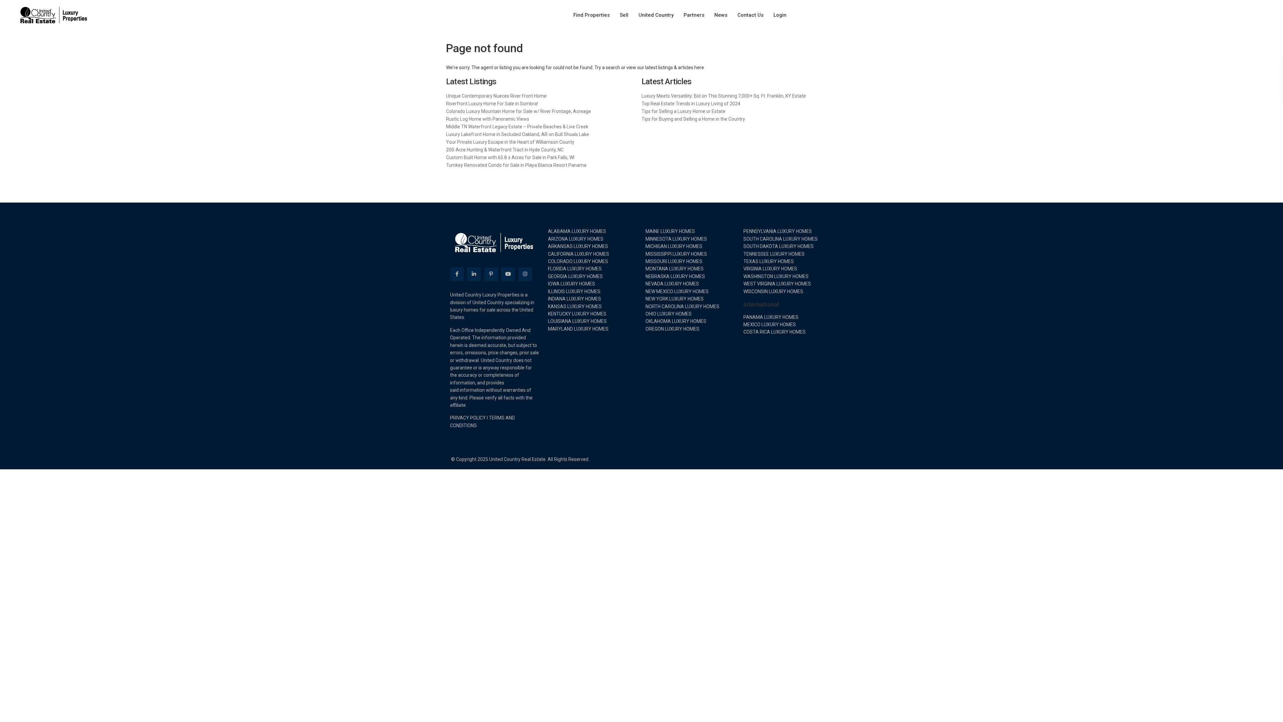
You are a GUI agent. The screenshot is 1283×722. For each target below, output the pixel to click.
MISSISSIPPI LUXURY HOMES (676, 254)
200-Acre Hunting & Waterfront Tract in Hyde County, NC (505, 149)
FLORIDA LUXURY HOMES (575, 268)
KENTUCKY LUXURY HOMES (577, 314)
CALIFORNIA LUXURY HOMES (578, 254)
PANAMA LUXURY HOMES (771, 317)
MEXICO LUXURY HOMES (769, 324)
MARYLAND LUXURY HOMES (578, 329)
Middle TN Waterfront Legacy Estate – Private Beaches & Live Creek (517, 126)
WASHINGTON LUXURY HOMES (776, 276)
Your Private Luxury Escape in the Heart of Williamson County (510, 142)
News (720, 15)
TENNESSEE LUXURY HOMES (774, 254)
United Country (656, 15)
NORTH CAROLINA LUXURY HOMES (682, 306)
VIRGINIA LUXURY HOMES (770, 268)
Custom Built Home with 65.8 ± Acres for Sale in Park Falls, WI (510, 157)
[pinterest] (491, 274)
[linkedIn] (474, 274)
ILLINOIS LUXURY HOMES (574, 291)
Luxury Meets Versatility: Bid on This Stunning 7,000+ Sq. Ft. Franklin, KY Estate (724, 96)
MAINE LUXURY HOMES (670, 231)
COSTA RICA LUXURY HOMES (774, 332)
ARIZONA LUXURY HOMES (575, 239)
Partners (694, 15)
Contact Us (750, 15)
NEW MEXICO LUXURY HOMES (677, 291)
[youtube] (508, 274)
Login (780, 15)
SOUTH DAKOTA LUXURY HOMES (778, 246)
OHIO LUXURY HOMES (669, 314)
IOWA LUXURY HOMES (571, 283)
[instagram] (525, 274)
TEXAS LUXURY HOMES (768, 261)
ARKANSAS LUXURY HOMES (578, 246)
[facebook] (457, 274)
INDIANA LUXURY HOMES (574, 299)
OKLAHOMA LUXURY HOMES (676, 321)
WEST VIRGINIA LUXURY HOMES (777, 283)
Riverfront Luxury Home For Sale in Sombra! (492, 103)
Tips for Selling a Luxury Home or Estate (683, 111)
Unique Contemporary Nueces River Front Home (496, 96)
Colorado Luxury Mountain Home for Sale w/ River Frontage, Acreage (518, 111)
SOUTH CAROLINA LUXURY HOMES (780, 239)
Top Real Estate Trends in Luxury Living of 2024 (691, 103)
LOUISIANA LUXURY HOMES (577, 321)
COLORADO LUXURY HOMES (578, 261)
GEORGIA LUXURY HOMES (575, 276)
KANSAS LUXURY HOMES (575, 306)
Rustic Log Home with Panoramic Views (487, 119)
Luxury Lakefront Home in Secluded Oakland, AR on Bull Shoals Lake (517, 134)
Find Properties (591, 15)
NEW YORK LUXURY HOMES (675, 299)
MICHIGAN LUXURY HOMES (674, 246)
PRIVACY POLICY (468, 417)
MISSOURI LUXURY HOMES (674, 261)
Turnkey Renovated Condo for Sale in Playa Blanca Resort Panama (516, 165)
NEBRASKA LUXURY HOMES (675, 276)
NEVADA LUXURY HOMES (672, 283)
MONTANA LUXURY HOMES (675, 268)
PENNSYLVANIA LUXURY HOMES (777, 231)
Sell (624, 15)
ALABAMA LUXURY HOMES (577, 231)
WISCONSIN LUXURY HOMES (773, 291)
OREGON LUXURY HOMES (672, 329)
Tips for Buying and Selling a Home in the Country (693, 119)
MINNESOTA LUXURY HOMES (676, 239)
